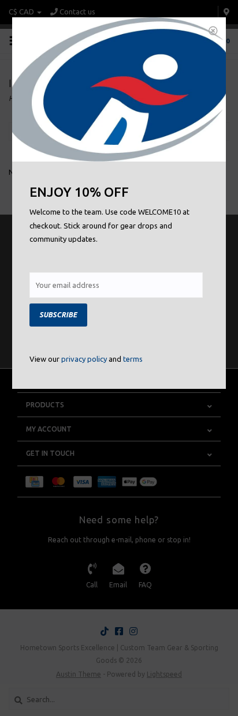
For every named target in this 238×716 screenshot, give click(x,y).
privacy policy (84, 359)
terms (133, 359)
